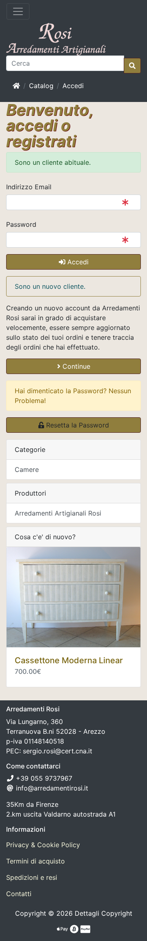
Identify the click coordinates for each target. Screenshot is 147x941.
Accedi (73, 86)
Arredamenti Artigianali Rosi (58, 513)
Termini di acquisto (35, 861)
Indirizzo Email (28, 187)
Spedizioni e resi (31, 877)
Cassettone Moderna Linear (69, 660)
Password (21, 224)
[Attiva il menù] (18, 11)
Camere (27, 469)
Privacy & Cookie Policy (43, 845)
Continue (75, 366)
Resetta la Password (76, 425)
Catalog (41, 86)
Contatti (18, 894)
